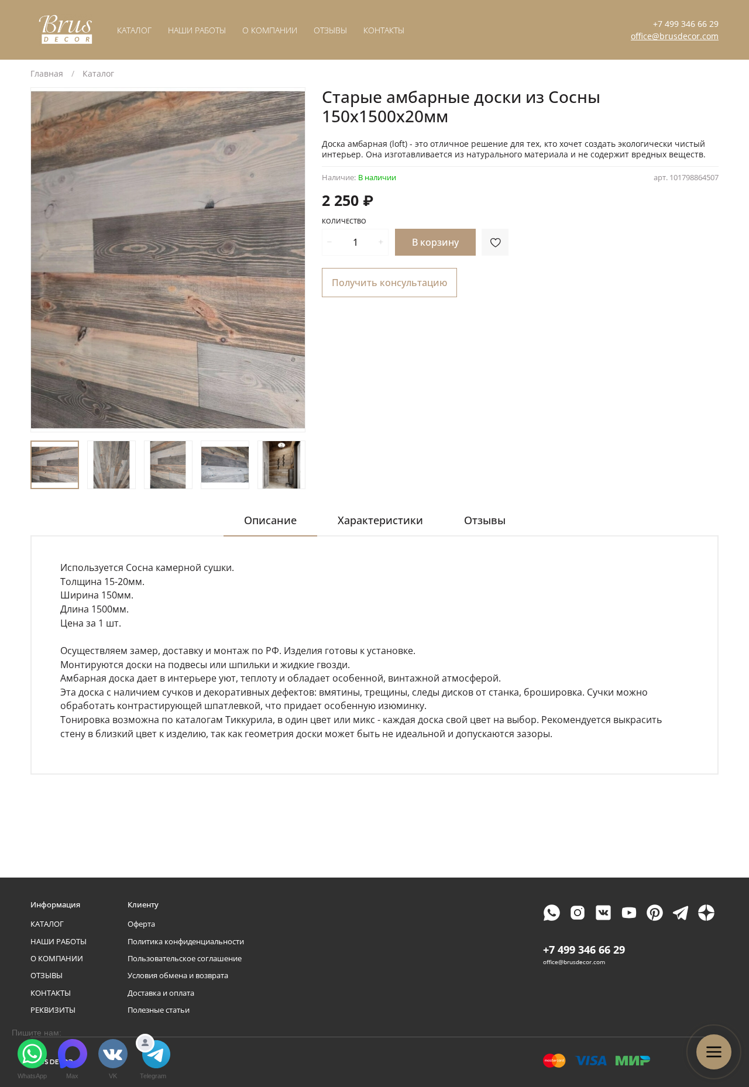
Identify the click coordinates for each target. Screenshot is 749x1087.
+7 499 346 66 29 (686, 23)
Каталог (98, 73)
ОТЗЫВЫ (330, 30)
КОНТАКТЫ (383, 30)
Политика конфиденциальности (186, 942)
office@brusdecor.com (675, 36)
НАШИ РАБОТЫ (197, 30)
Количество (344, 221)
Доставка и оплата (161, 993)
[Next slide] (289, 259)
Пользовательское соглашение (185, 959)
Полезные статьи (159, 1010)
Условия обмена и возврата (178, 976)
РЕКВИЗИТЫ (52, 1010)
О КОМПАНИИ (269, 30)
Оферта (141, 924)
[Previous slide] (47, 259)
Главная (46, 73)
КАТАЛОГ (134, 30)
